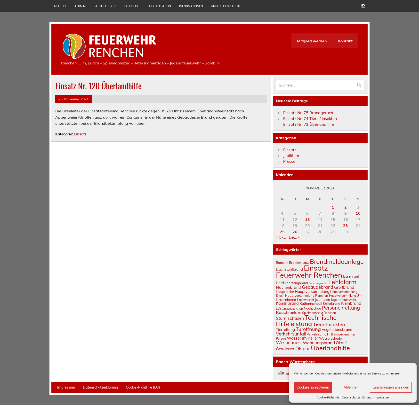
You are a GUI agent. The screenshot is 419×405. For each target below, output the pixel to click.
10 (358, 213)
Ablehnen (351, 387)
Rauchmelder (288, 312)
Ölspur (302, 348)
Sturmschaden (290, 318)
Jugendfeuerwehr (343, 300)
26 (294, 231)
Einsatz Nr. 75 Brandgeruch (308, 112)
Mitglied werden (312, 41)
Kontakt (345, 41)
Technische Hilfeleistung (306, 320)
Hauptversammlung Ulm (345, 295)
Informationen (191, 6)
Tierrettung (285, 329)
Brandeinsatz (299, 263)
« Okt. (281, 237)
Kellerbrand (331, 303)
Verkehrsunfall (291, 334)
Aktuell (60, 6)
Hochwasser (305, 300)
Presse (289, 161)
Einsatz (80, 134)
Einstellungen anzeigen (391, 387)
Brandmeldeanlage (337, 261)
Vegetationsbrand (337, 329)
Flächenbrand (288, 287)
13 (307, 219)
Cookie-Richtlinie (328, 397)
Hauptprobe (285, 292)
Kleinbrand (351, 303)
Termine (81, 6)
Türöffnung (308, 329)
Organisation (160, 6)
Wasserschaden (331, 338)
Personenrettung (341, 307)
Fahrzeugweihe (318, 283)
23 (345, 225)
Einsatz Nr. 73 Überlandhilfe (308, 124)
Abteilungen (105, 6)
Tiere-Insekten (329, 324)
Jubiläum (291, 155)
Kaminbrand (287, 303)
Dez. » (294, 237)
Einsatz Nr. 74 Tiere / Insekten (310, 118)
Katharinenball (311, 303)
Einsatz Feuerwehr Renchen (309, 271)
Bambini (282, 263)
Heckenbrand (286, 299)
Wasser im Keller (302, 338)
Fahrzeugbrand (296, 283)
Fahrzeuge (132, 6)
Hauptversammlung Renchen (306, 295)
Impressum (381, 397)
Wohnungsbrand (319, 342)
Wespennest (289, 342)
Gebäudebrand (317, 287)
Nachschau (312, 308)
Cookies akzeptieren (313, 387)
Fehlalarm (342, 282)
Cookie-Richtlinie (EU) (143, 387)
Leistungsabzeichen (289, 308)
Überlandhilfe (330, 348)
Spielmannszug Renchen (319, 313)
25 (282, 231)
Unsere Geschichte (226, 6)
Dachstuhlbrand (289, 269)
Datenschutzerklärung (356, 397)
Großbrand (344, 287)
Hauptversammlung (312, 291)
